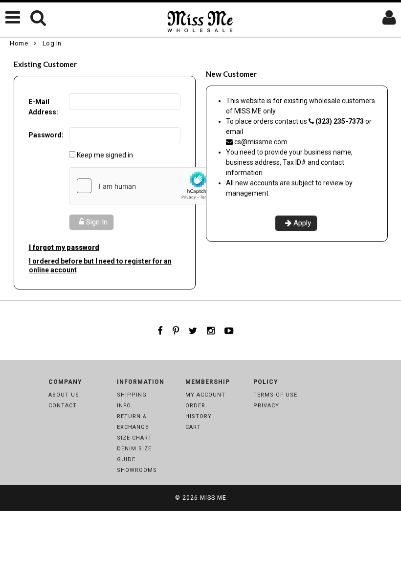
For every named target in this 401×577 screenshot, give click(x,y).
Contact (62, 405)
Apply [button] (302, 223)
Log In (52, 43)
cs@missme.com (261, 142)
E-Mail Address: (43, 107)
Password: (46, 135)
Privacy (266, 405)
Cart (193, 427)
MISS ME (213, 497)
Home (19, 43)
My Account (205, 395)
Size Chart (134, 438)
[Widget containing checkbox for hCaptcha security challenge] (143, 185)
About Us (63, 395)
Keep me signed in (105, 155)
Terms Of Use (275, 395)
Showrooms (137, 470)
